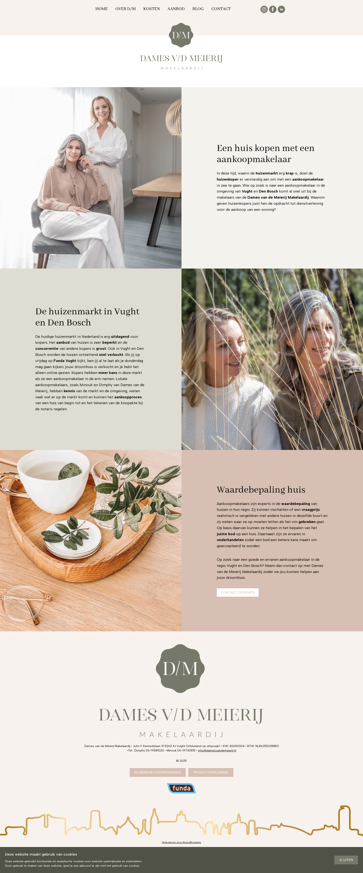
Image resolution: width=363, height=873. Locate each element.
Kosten (151, 9)
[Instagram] (264, 9)
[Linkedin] (281, 9)
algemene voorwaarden (158, 772)
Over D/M (125, 9)
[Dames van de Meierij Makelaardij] (181, 46)
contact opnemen (238, 592)
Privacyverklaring (210, 772)
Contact (221, 9)
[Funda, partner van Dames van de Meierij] (181, 788)
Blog (198, 9)
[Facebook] (272, 9)
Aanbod (176, 9)
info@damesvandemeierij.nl (217, 750)
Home (101, 9)
